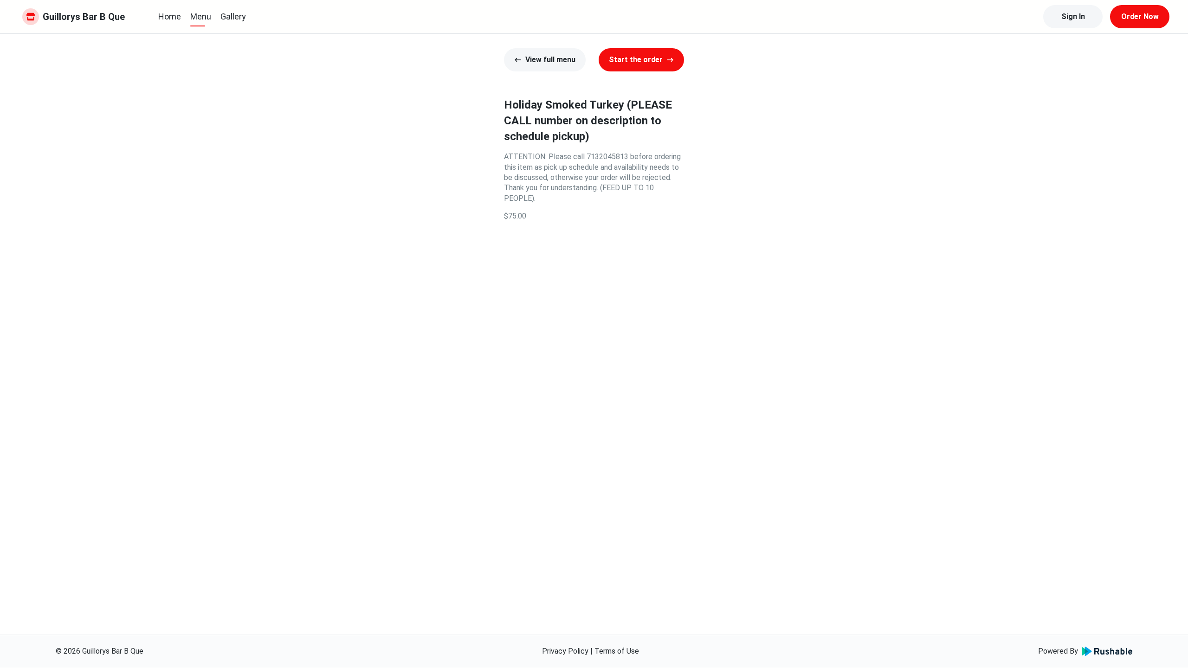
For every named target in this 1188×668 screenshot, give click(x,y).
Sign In (1073, 16)
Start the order (636, 59)
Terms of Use (616, 651)
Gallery (233, 16)
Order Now (1140, 16)
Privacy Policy (565, 651)
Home (169, 16)
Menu (200, 16)
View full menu (550, 59)
